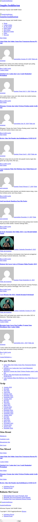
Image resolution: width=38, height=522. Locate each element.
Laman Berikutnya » (6, 357)
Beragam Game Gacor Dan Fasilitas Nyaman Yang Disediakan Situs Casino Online (16, 326)
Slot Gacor (3, 445)
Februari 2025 (8, 407)
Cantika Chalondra (19, 249)
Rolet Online (7, 28)
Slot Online (7, 30)
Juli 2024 (6, 417)
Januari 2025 (7, 408)
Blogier (24, 511)
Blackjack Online (9, 31)
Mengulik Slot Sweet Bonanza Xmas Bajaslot (17, 497)
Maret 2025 (7, 405)
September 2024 (8, 413)
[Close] (0, 519)
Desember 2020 (8, 428)
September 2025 (8, 397)
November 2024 (8, 412)
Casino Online (8, 25)
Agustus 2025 (8, 399)
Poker (5, 33)
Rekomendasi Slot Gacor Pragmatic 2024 (16, 496)
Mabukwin (3, 436)
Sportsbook (3, 197)
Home (5, 23)
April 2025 (7, 403)
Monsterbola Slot (5, 442)
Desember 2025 (8, 395)
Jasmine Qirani (18, 91)
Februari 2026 (8, 394)
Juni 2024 (6, 418)
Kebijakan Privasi (9, 486)
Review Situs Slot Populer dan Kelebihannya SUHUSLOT (18, 138)
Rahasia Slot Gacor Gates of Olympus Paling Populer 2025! (18, 264)
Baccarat (6, 35)
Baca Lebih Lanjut (5, 68)
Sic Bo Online (8, 26)
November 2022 (8, 423)
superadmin (17, 59)
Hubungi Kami (8, 488)
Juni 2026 (6, 390)
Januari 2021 (7, 426)
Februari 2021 (8, 425)
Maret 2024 (7, 421)
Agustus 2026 (8, 387)
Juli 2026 (6, 389)
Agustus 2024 (8, 415)
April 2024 (7, 420)
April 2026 (7, 392)
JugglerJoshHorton (10, 5)
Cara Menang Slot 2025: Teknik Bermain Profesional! (17, 294)
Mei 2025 (6, 402)
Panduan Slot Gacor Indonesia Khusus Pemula (17, 499)
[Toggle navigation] (0, 13)
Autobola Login (4, 439)
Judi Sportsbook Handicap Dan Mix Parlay (13, 201)
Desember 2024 (8, 410)
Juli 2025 (6, 400)
